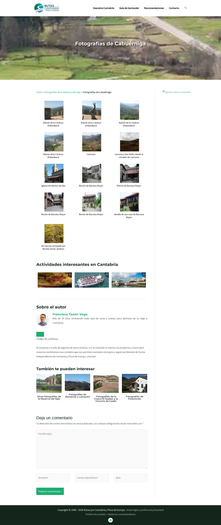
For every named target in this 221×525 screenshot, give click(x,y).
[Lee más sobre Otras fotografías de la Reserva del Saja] (49, 383)
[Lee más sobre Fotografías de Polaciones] (134, 383)
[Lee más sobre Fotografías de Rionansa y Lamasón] (77, 382)
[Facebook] (110, 520)
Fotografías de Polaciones (134, 397)
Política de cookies (96, 514)
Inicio (39, 92)
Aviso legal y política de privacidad (145, 509)
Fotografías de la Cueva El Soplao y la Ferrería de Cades (106, 399)
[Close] (40, 334)
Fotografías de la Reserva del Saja (62, 92)
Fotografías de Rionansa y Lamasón (77, 395)
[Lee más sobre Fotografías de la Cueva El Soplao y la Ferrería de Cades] (106, 383)
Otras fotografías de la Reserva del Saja (49, 397)
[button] (185, 8)
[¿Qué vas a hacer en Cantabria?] (182, 105)
